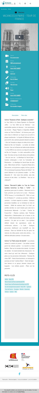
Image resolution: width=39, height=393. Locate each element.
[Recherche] (19, 3)
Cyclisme (28, 287)
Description (15, 115)
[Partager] (30, 3)
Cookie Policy (20, 391)
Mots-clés (24, 115)
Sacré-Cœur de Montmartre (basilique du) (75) (17, 284)
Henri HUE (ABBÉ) (15, 68)
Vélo (16, 292)
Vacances (27, 289)
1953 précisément (15, 63)
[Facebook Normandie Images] (19, 374)
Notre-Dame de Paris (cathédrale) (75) (14, 282)
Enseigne (16, 289)
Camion (12, 292)
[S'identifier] (14, 3)
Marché (22, 289)
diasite (35, 379)
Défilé (6, 279)
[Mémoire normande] (7, 3)
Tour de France (9, 289)
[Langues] (25, 3)
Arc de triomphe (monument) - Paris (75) (15, 287)
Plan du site (5, 379)
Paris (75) (11, 279)
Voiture (7, 292)
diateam (25, 379)
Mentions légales (12, 379)
